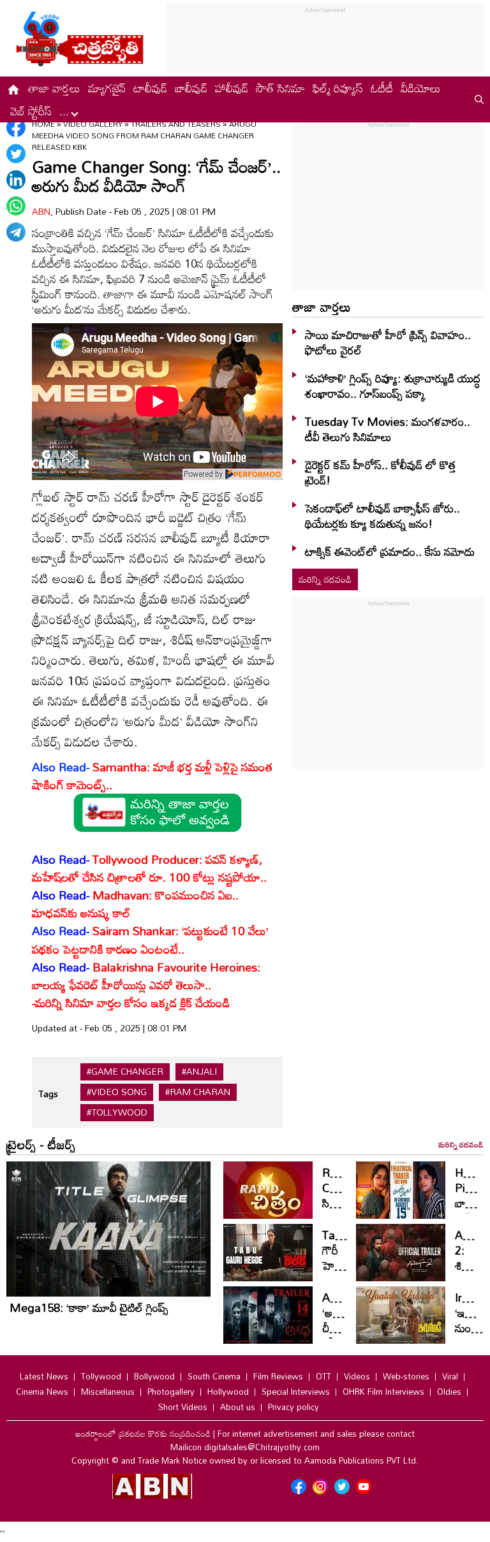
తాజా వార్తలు (54, 87)
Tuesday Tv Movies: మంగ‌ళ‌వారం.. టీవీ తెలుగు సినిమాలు (387, 429)
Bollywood (154, 1376)
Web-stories (406, 1376)
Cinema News (42, 1391)
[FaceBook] (16, 127)
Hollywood (228, 1391)
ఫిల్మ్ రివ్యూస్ (338, 87)
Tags (48, 1093)
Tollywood (101, 1376)
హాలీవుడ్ (231, 87)
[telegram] (16, 232)
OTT (323, 1376)
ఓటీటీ (382, 87)
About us (237, 1407)
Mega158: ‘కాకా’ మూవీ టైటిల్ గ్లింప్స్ (89, 1307)
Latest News (44, 1376)
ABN (41, 211)
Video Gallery (92, 123)
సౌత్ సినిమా (280, 87)
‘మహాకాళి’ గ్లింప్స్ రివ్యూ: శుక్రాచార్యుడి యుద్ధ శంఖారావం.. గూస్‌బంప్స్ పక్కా (392, 386)
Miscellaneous (108, 1391)
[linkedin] (16, 179)
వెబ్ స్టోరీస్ (31, 110)
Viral (450, 1376)
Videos (357, 1376)
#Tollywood (117, 1112)
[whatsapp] (16, 205)
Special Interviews (296, 1391)
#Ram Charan (197, 1092)
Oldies (449, 1391)
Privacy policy (293, 1407)
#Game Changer (125, 1072)
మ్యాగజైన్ (107, 87)
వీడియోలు (421, 87)
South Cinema (214, 1376)
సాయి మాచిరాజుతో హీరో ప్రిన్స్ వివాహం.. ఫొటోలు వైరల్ (388, 342)
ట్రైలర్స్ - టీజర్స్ (40, 1144)
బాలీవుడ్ (191, 87)
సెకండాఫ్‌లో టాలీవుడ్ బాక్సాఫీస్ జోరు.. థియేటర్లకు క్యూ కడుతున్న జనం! (382, 516)
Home (43, 123)
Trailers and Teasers (176, 123)
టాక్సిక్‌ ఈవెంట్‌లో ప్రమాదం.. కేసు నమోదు (390, 551)
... (65, 110)
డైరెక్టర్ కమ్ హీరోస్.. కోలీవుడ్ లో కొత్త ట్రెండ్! (380, 472)
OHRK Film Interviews (383, 1391)
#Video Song (117, 1092)
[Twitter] (16, 153)
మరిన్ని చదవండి (325, 579)
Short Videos (182, 1407)
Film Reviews (278, 1376)
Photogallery (171, 1391)
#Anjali (199, 1072)
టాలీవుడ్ (150, 87)
